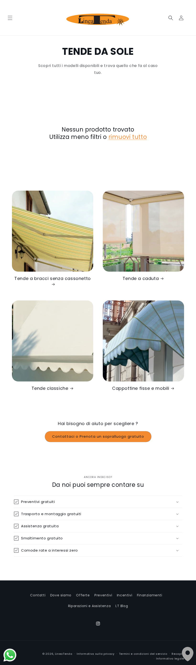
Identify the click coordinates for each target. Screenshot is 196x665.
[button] (10, 18)
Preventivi (103, 595)
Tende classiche (50, 388)
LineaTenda (63, 654)
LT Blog (121, 606)
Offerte (83, 595)
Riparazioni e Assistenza (89, 606)
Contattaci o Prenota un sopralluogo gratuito (98, 436)
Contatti (37, 595)
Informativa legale (170, 658)
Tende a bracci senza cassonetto (52, 278)
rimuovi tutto (128, 137)
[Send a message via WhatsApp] (9, 655)
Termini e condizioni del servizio (143, 654)
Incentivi (124, 595)
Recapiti (178, 654)
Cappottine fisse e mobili (140, 388)
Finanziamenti (149, 595)
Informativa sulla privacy (95, 654)
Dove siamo (60, 595)
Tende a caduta (141, 278)
